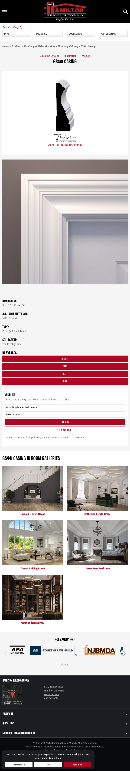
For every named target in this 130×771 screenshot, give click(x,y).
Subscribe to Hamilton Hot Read (19, 732)
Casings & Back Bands (14, 331)
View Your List (65, 429)
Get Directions (51, 694)
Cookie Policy (75, 746)
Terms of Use (61, 746)
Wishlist (86, 55)
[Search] (125, 11)
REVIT (65, 358)
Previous (5, 653)
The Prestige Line (12, 344)
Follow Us (8, 713)
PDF (65, 381)
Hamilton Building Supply (16, 680)
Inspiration (70, 55)
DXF (65, 374)
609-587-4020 (51, 698)
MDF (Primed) (9, 318)
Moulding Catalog (49, 55)
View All (65, 664)
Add (67, 422)
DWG (65, 366)
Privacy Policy (33, 746)
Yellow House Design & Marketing (69, 750)
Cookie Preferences (93, 746)
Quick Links (8, 723)
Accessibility (47, 746)
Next (124, 653)
